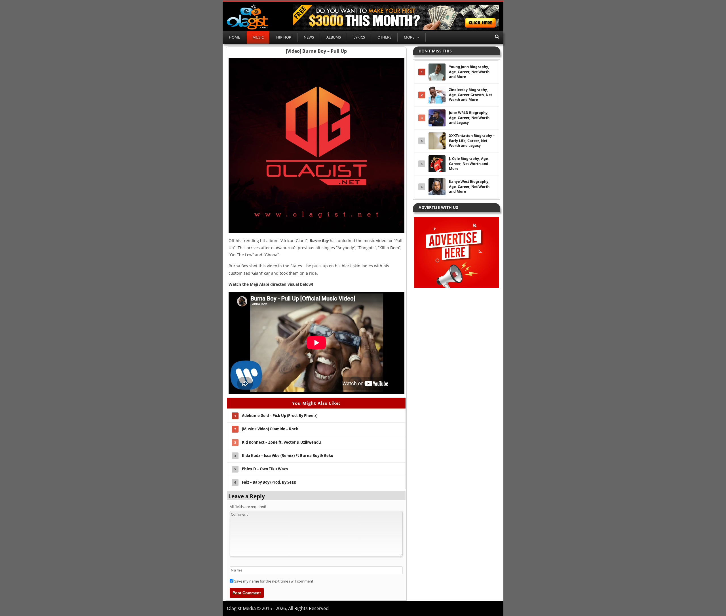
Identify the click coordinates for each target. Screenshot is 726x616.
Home (234, 37)
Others (384, 37)
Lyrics (359, 37)
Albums (333, 37)
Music (258, 37)
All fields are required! (248, 506)
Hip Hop (283, 37)
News (309, 37)
